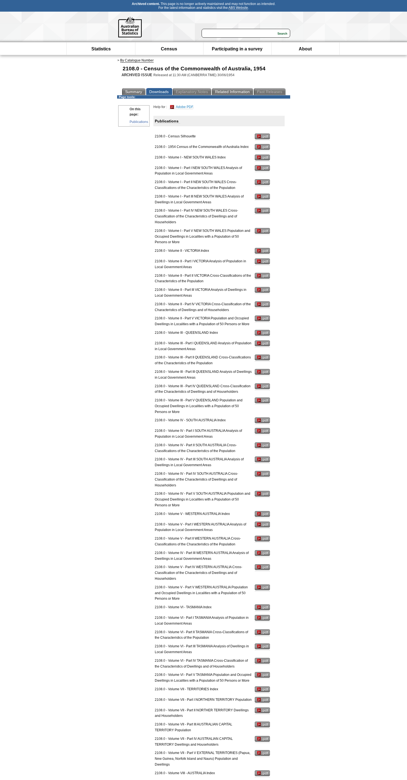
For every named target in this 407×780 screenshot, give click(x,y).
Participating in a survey (237, 49)
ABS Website (238, 8)
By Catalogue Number (137, 60)
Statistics (101, 49)
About (305, 49)
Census (169, 49)
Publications (139, 122)
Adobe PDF (184, 107)
